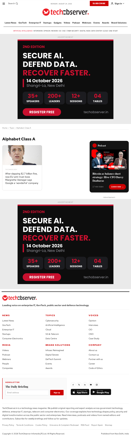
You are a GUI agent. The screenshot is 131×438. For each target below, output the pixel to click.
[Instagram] (96, 384)
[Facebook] (73, 384)
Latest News (8, 320)
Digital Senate (52, 354)
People (5, 363)
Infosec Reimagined (55, 350)
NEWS (6, 315)
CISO (91, 334)
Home (5, 128)
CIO (90, 329)
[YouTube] (91, 384)
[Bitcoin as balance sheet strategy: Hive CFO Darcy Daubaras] (109, 159)
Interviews (93, 325)
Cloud (48, 329)
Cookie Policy (41, 425)
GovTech (6, 325)
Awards (49, 368)
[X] (79, 384)
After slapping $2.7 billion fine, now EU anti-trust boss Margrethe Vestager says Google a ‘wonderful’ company (21, 178)
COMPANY (95, 345)
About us (93, 350)
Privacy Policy (8, 425)
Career (92, 363)
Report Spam (97, 425)
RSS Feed (85, 425)
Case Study (94, 338)
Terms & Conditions (24, 425)
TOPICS (50, 315)
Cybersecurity (52, 320)
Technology (11, 169)
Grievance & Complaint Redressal (64, 425)
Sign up (57, 392)
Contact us (94, 354)
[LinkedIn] (85, 384)
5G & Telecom (52, 334)
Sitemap (108, 425)
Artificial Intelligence (55, 325)
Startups (6, 334)
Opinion (92, 320)
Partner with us (96, 359)
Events (49, 363)
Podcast (6, 354)
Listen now (116, 187)
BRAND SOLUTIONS (58, 345)
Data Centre (51, 338)
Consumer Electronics (12, 338)
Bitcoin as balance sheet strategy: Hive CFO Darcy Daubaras (107, 177)
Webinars (6, 359)
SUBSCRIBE (99, 3)
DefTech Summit (53, 359)
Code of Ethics (96, 368)
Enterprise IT (8, 329)
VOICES (94, 315)
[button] (13, 3)
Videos (5, 350)
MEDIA (6, 345)
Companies (7, 368)
